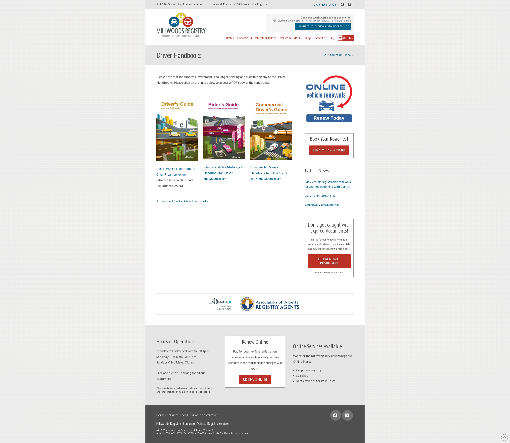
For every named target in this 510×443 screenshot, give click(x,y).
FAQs (185, 415)
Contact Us (210, 415)
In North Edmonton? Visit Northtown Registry (240, 4)
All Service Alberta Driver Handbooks (182, 201)
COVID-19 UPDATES (320, 195)
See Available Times (329, 150)
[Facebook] (343, 4)
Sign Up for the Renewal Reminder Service (323, 26)
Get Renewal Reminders (329, 261)
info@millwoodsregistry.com (232, 433)
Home (160, 415)
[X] (350, 4)
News (194, 415)
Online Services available (322, 204)
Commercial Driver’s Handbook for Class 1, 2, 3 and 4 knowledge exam (268, 173)
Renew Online (255, 379)
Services (172, 415)
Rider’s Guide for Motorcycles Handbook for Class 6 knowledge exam (224, 172)
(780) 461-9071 (324, 5)
